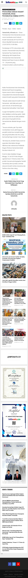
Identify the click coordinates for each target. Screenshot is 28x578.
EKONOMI (4, 9)
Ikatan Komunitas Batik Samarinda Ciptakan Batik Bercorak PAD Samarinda (14, 194)
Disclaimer (19, 576)
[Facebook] (10, 564)
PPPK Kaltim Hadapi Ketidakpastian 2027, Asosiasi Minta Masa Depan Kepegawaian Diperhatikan (13, 549)
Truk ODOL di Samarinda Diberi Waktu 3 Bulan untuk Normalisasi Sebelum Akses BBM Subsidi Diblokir (7, 341)
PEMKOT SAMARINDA (11, 9)
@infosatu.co (14, 357)
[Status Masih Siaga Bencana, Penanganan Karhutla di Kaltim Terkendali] (20, 313)
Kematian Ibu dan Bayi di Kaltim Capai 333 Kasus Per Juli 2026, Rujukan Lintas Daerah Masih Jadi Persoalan (8, 321)
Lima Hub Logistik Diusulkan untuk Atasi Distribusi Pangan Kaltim (13, 281)
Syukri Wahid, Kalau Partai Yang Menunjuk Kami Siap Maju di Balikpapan (14, 183)
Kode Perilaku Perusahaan (10, 576)
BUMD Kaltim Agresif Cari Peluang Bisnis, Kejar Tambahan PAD (13, 236)
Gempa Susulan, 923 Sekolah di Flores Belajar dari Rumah (19, 339)
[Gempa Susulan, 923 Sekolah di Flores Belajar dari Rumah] (20, 332)
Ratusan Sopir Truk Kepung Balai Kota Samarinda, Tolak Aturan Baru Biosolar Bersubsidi (12, 532)
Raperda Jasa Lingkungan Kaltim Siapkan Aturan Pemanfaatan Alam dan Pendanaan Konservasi (7, 301)
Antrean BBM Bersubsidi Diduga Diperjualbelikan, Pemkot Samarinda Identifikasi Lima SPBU (20, 300)
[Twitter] (14, 564)
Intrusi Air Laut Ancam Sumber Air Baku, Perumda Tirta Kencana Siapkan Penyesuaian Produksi (13, 258)
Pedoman (11, 574)
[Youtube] (18, 564)
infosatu (5, 18)
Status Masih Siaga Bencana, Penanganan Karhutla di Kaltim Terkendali (19, 320)
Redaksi (5, 574)
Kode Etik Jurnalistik (18, 574)
